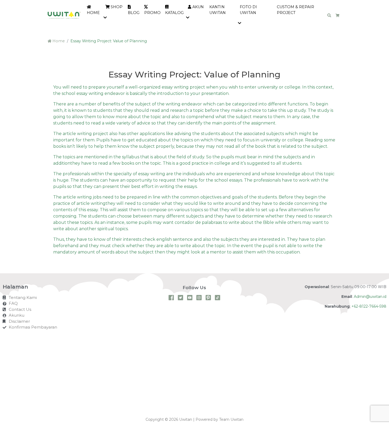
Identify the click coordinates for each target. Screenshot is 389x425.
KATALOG (174, 12)
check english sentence (167, 239)
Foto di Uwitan (248, 9)
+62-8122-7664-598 (368, 306)
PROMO (152, 12)
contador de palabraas (198, 222)
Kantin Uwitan (217, 9)
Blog (133, 12)
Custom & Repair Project (295, 9)
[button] (106, 18)
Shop (116, 6)
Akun (197, 6)
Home (93, 12)
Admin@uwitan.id (370, 296)
